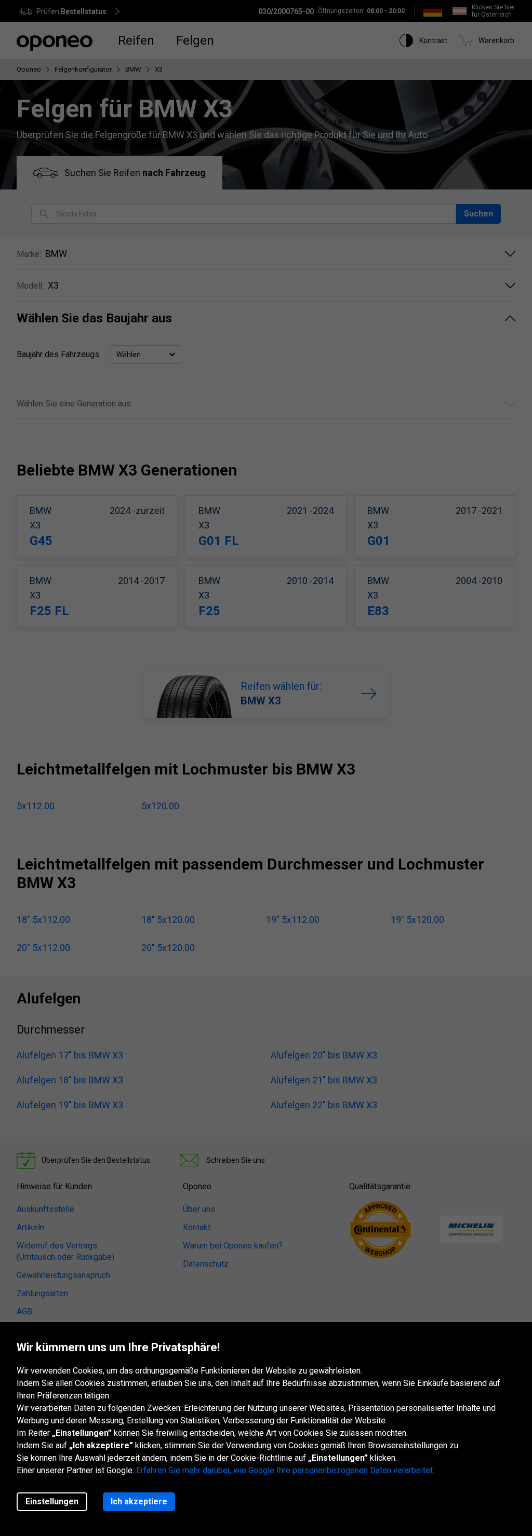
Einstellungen (51, 1501)
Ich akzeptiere (139, 1501)
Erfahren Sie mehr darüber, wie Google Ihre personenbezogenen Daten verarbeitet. (285, 1470)
